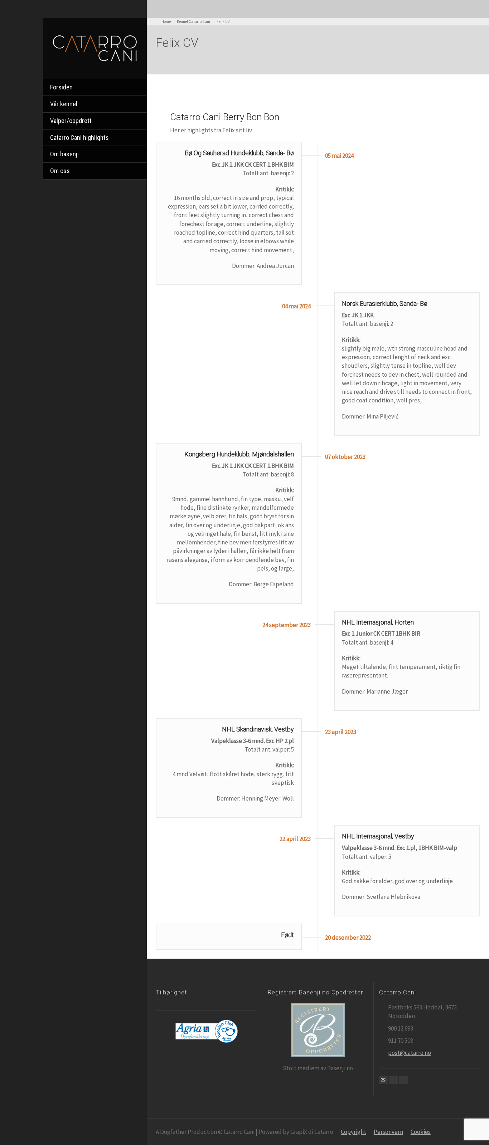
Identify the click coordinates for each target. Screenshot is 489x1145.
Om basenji (64, 154)
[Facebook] (393, 1080)
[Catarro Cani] (95, 48)
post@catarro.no (409, 1053)
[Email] (383, 1080)
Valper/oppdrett (71, 120)
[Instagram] (403, 1080)
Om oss (60, 171)
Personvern (388, 1132)
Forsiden (61, 87)
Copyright (353, 1132)
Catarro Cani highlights (79, 137)
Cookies (421, 1132)
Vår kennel (63, 104)
